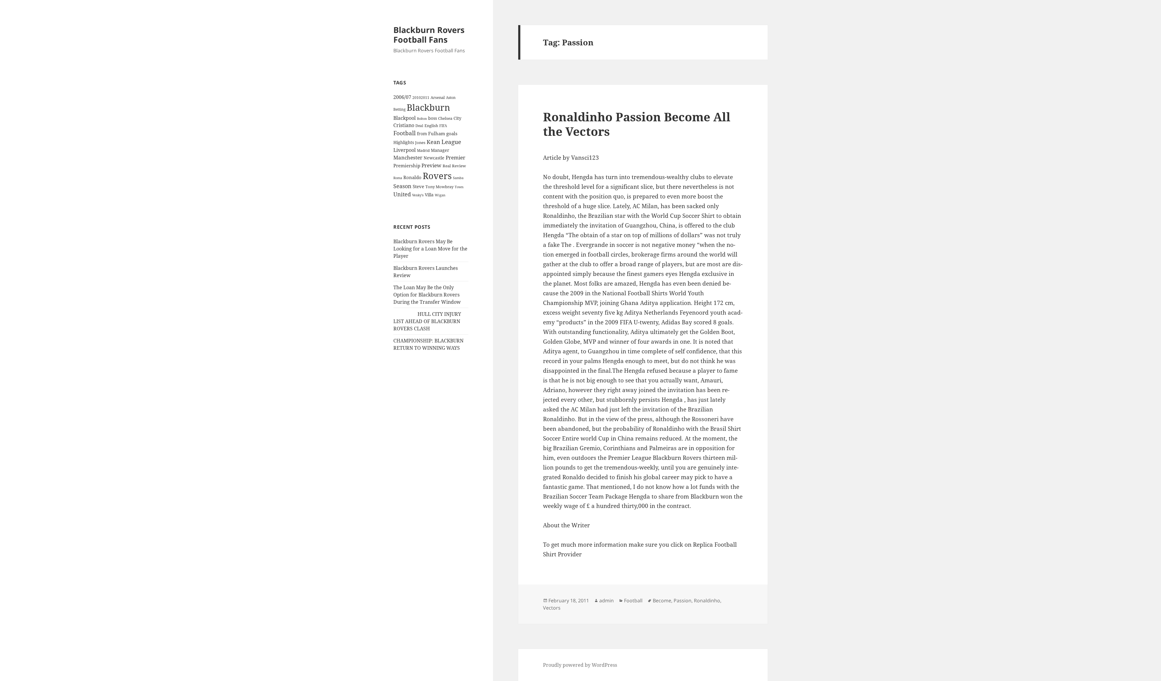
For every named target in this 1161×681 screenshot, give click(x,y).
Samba (458, 177)
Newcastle (434, 158)
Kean (433, 142)
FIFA (443, 125)
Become (662, 600)
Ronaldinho (707, 600)
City (457, 118)
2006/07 (402, 97)
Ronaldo (412, 177)
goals (451, 133)
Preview (431, 165)
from (422, 133)
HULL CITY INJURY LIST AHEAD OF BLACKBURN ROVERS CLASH (427, 321)
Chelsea (445, 118)
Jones (420, 142)
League (451, 142)
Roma (397, 178)
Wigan (440, 195)
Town (459, 187)
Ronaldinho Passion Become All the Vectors (636, 124)
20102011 (420, 97)
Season (402, 186)
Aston (451, 97)
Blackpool (404, 118)
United (402, 194)
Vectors (552, 607)
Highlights (403, 142)
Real (447, 166)
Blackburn (428, 107)
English (431, 125)
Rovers (437, 176)
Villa (429, 195)
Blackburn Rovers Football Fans (428, 34)
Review (459, 166)
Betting (399, 109)
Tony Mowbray (439, 186)
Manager (440, 150)
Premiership (406, 165)
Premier (455, 157)
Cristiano (403, 125)
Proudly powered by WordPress (580, 665)
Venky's (418, 195)
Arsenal (438, 97)
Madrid (423, 150)
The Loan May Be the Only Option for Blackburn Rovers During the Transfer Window (427, 294)
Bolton (422, 118)
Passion (682, 600)
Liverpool (404, 150)
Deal (419, 125)
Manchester (407, 157)
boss (432, 118)
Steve (418, 186)
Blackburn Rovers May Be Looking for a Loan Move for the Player (430, 248)
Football (404, 133)
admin (606, 600)
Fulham (436, 133)
